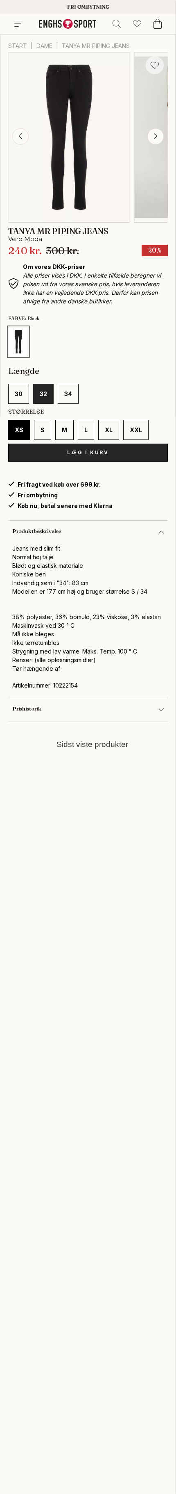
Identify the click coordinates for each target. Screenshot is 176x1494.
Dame (44, 45)
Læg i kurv (87, 452)
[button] (20, 136)
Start (17, 45)
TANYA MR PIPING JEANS (96, 45)
